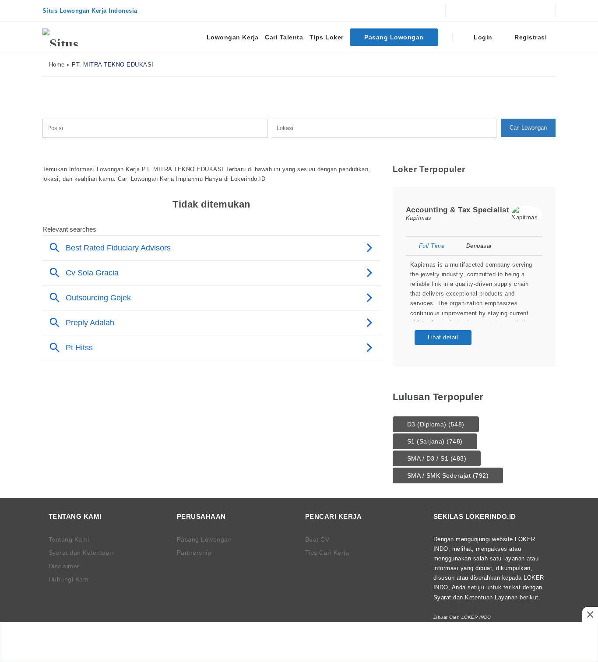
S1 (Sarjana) (435, 441)
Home (56, 64)
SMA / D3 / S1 (437, 458)
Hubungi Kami (69, 579)
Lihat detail (443, 337)
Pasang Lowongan (394, 37)
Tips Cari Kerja (327, 552)
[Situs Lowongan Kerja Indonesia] (75, 37)
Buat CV (317, 539)
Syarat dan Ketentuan (81, 552)
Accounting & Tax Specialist (458, 210)
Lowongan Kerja (233, 37)
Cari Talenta (284, 37)
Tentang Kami (69, 539)
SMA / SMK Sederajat (448, 475)
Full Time (432, 246)
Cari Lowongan (528, 127)
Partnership (194, 552)
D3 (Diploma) (435, 424)
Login (482, 37)
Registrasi (530, 37)
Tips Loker (327, 37)
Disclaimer (64, 566)
